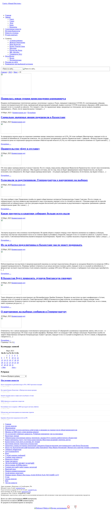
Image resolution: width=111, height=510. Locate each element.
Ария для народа (11, 461)
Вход (7, 453)
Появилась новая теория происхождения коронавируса (33, 98)
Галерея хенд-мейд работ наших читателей (21, 467)
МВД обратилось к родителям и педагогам (12, 401)
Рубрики (4, 376)
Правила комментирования (15, 471)
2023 (10, 72)
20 (2, 363)
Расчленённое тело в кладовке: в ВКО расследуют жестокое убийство (20, 407)
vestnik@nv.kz (32, 490)
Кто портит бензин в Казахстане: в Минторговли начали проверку (19, 390)
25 (15, 363)
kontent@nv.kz (20, 488)
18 (15, 360)
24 (12, 363)
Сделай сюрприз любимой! (15, 455)
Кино (12, 25)
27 (2, 365)
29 (7, 365)
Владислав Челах (16, 50)
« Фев (3, 367)
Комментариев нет (19, 113)
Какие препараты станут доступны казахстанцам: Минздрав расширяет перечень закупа (38, 440)
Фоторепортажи (15, 60)
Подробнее (32, 113)
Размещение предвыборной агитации (19, 64)
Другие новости (11, 483)
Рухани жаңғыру (11, 35)
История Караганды (12, 31)
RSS (6, 481)
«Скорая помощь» (16, 40)
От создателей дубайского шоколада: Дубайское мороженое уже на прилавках (34, 434)
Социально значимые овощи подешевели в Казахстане (33, 117)
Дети (11, 23)
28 (5, 365)
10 (12, 358)
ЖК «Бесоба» (14, 52)
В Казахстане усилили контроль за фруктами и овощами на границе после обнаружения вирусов (41, 430)
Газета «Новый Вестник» (11, 3)
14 (5, 360)
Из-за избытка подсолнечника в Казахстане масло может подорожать (41, 244)
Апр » (14, 367)
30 (10, 365)
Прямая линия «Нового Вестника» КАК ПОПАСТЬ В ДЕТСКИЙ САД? (32, 475)
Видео (12, 58)
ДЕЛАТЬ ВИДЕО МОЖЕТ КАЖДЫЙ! (19, 463)
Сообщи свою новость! (13, 457)
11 (15, 358)
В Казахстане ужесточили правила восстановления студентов (17, 412)
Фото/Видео (9, 56)
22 (7, 363)
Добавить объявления (13, 449)
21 (5, 363)
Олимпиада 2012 (16, 54)
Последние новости (10, 380)
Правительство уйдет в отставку (20, 148)
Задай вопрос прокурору (14, 473)
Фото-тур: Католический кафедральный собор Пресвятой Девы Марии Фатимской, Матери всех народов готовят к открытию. (52, 447)
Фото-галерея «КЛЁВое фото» (16, 465)
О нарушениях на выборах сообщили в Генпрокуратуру (34, 311)
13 (2, 360)
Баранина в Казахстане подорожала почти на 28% (14, 418)
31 (12, 365)
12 (18, 358)
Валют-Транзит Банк (17, 46)
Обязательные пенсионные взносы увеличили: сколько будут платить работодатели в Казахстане (41, 438)
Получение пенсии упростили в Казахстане (21, 444)
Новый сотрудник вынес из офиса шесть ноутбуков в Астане (17, 395)
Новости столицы (11, 33)
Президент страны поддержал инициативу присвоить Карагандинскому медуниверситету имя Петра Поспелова (47, 445)
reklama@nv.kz (26, 491)
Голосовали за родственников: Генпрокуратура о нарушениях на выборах (44, 180)
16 (10, 360)
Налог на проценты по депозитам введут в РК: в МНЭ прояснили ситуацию (21, 384)
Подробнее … (6, 144)
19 (18, 360)
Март (16, 72)
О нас (7, 477)
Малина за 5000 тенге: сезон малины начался (21, 432)
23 (10, 363)
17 (12, 360)
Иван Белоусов (15, 44)
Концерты (13, 27)
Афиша (8, 17)
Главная (8, 15)
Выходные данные (12, 436)
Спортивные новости (13, 29)
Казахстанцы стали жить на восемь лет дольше (22, 442)
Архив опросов (11, 426)
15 (7, 360)
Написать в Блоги (11, 459)
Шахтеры (13, 48)
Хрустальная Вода (12, 451)
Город (12, 19)
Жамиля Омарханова (17, 42)
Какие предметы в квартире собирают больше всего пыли (35, 213)
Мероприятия (10, 428)
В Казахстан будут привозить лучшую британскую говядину (36, 278)
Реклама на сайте (11, 62)
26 (18, 363)
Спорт (12, 21)
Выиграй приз (10, 469)
